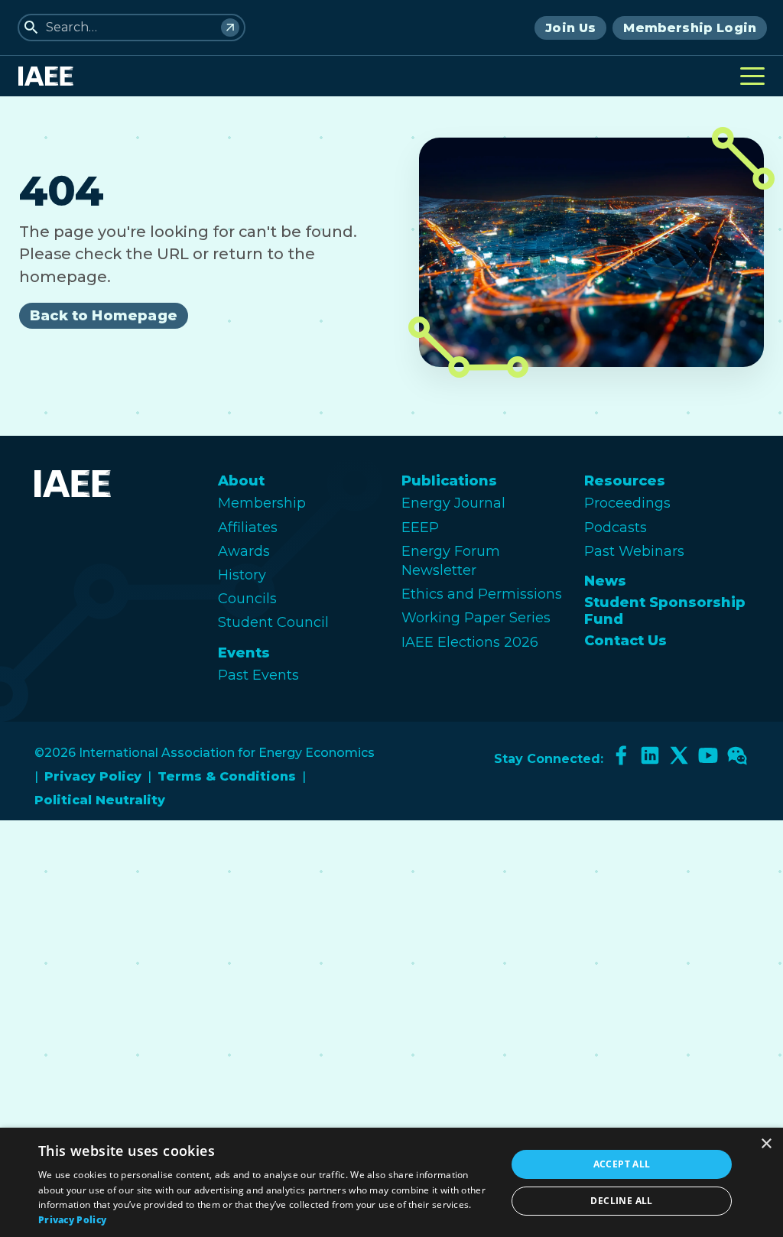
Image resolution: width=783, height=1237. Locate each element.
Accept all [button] (622, 1163)
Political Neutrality (99, 800)
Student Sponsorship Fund (665, 611)
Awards (244, 551)
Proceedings (627, 503)
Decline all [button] (621, 1200)
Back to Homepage (103, 315)
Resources (624, 480)
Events (244, 652)
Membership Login (689, 28)
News (605, 581)
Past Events (258, 675)
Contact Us (625, 640)
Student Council (273, 622)
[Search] (230, 27)
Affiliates (248, 527)
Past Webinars (634, 551)
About (241, 480)
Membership (262, 503)
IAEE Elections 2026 (469, 642)
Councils (247, 598)
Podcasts (615, 527)
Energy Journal (453, 503)
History (242, 575)
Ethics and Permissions (481, 594)
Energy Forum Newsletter (450, 561)
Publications (449, 480)
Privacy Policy (92, 776)
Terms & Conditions (227, 776)
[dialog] (391, 1182)
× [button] (766, 1144)
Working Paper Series (476, 617)
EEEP (420, 527)
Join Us (570, 28)
